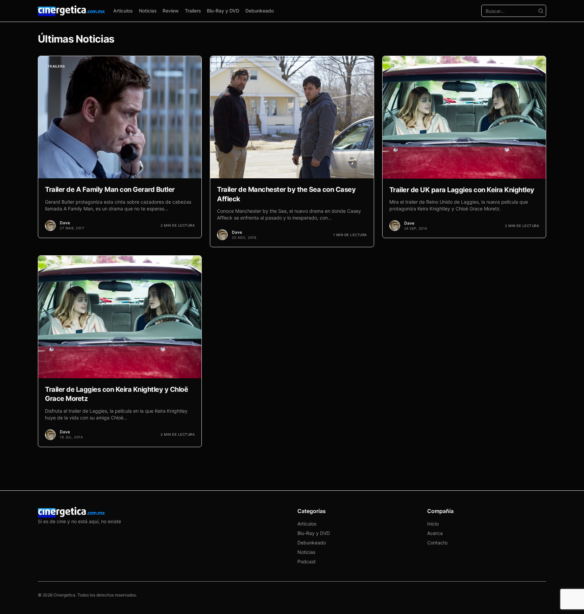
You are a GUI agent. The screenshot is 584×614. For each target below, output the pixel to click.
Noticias (148, 11)
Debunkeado (259, 11)
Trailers (193, 11)
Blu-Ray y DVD (223, 11)
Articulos (123, 11)
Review (171, 11)
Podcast (306, 561)
